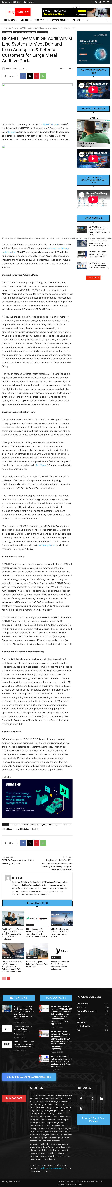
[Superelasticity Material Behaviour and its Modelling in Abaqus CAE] (82, 243)
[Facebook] (92, 2)
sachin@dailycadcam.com (51, 1168)
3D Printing (13, 28)
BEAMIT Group (50, 124)
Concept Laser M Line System (49, 825)
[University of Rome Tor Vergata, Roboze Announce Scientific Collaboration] (62, 951)
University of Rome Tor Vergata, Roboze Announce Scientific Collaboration (60, 965)
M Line (11, 132)
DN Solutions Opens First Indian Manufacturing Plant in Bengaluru (37, 964)
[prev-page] (4, 978)
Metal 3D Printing (22, 829)
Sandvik (35, 829)
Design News (42, 32)
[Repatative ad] (76, 12)
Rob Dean (41, 465)
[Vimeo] (104, 2)
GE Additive (7, 829)
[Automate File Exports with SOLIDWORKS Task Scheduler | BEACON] (82, 254)
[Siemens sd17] (37, 798)
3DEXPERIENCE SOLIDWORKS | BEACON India (93, 180)
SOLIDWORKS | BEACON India (93, 71)
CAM (15, 32)
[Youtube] (108, 2)
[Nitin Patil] (4, 68)
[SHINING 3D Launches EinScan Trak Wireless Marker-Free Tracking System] (62, 918)
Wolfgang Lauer (47, 545)
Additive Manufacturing (27, 32)
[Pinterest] (36, 76)
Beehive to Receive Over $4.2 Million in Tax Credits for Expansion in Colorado (24, 1044)
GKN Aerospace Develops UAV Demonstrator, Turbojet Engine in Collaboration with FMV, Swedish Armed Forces (12, 967)
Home (4, 28)
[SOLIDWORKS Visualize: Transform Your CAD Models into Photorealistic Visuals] (82, 229)
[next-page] (8, 978)
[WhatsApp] (43, 76)
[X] (100, 2)
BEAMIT (25, 825)
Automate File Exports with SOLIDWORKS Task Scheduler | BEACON (98, 254)
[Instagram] (96, 2)
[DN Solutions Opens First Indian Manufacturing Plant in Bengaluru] (37, 951)
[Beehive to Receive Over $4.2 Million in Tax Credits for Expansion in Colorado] (7, 1044)
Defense (67, 825)
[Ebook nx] (93, 133)
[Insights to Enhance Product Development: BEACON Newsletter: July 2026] (82, 265)
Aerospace (14, 825)
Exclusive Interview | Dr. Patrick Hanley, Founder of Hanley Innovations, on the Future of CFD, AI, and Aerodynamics (61, 1061)
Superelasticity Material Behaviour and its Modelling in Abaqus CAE (99, 243)
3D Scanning (56, 925)
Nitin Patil (12, 68)
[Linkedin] (101, 1099)
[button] (106, 20)
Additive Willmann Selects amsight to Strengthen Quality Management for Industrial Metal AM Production (12, 934)
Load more (92, 277)
